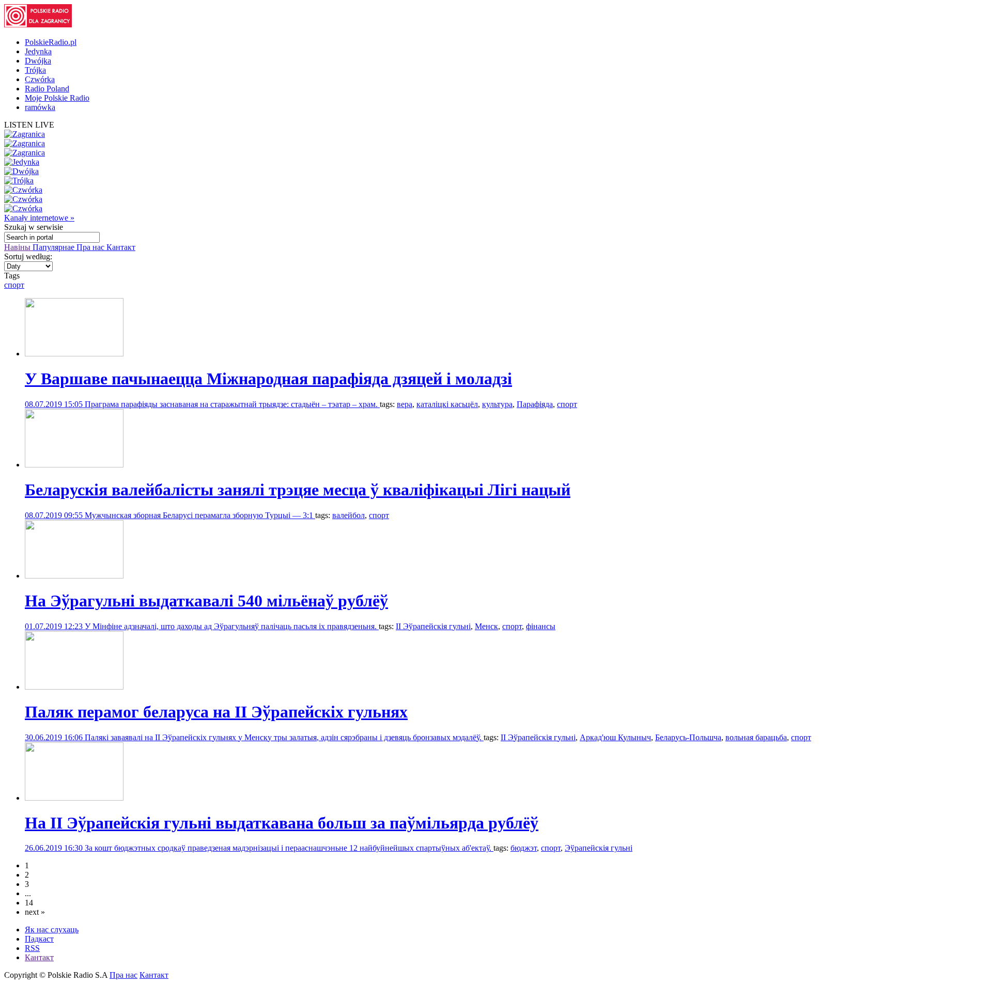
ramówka (40, 107)
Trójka (35, 70)
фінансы (540, 626)
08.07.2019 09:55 (55, 515)
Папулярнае (54, 247)
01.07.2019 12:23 (55, 626)
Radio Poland (47, 88)
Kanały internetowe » (39, 217)
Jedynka (38, 51)
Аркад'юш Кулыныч (615, 737)
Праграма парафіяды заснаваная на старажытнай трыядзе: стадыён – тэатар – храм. (232, 404)
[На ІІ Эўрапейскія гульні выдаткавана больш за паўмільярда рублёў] (74, 797)
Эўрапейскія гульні (598, 848)
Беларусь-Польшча (688, 737)
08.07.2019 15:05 (55, 404)
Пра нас (91, 247)
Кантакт (120, 247)
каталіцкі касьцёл (447, 404)
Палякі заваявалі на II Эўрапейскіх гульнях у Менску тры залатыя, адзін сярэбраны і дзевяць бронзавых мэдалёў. (284, 737)
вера (404, 404)
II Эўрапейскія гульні (538, 737)
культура (497, 404)
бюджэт (523, 848)
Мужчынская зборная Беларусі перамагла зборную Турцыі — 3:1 (200, 515)
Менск (486, 626)
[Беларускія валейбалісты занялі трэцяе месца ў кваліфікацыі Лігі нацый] (74, 464)
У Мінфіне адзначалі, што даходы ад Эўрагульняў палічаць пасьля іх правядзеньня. (232, 626)
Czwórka (40, 79)
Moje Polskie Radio (57, 97)
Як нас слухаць (52, 929)
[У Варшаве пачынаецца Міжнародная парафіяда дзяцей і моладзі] (74, 353)
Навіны (18, 247)
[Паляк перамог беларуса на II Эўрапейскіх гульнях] (74, 686)
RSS (32, 948)
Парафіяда (535, 404)
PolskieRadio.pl (50, 42)
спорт (14, 284)
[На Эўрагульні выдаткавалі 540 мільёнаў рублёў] (74, 575)
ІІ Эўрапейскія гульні (433, 626)
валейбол (348, 515)
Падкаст (39, 938)
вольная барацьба (756, 737)
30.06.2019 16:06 (55, 737)
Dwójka (38, 60)
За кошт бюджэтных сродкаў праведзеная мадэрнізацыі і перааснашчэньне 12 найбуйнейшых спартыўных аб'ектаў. (289, 848)
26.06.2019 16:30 (55, 848)
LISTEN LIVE (29, 124)
